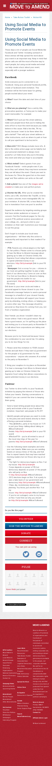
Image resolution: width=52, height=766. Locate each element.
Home (7, 17)
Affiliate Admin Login (40, 718)
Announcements (9, 686)
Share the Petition (9, 712)
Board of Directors (9, 675)
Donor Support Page (24, 708)
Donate (26, 533)
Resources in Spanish (25, 695)
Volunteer (26, 518)
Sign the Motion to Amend (26, 526)
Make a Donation (23, 703)
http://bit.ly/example (24, 263)
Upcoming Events (9, 689)
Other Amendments (9, 702)
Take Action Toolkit (21, 17)
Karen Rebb (11, 589)
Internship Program (9, 720)
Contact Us (6, 678)
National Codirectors (10, 673)
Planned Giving (22, 706)
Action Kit (37, 17)
